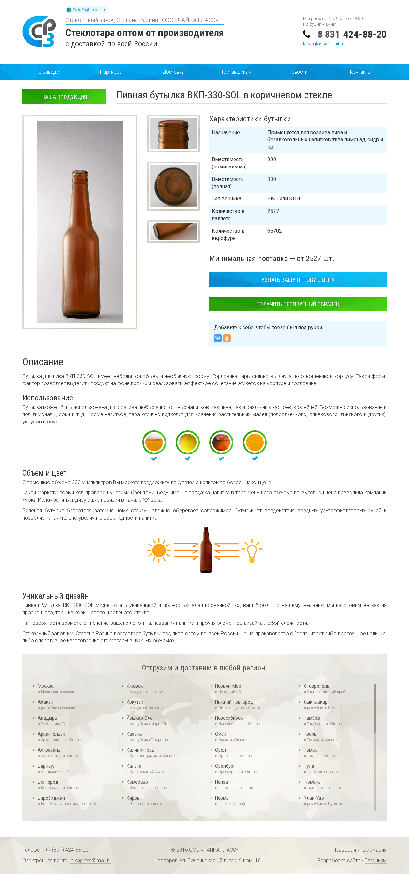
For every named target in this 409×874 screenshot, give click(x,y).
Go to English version (89, 10)
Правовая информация (360, 850)
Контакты (360, 71)
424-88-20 (352, 34)
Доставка (173, 71)
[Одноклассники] (227, 338)
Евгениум (376, 860)
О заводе (48, 71)
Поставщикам (236, 71)
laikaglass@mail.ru (323, 44)
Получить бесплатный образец (298, 304)
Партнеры (111, 71)
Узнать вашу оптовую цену (298, 279)
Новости (298, 71)
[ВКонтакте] (218, 338)
